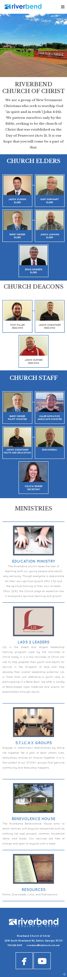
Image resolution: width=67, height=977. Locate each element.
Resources (34, 889)
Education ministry (33, 561)
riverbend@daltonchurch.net (43, 945)
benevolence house (33, 818)
